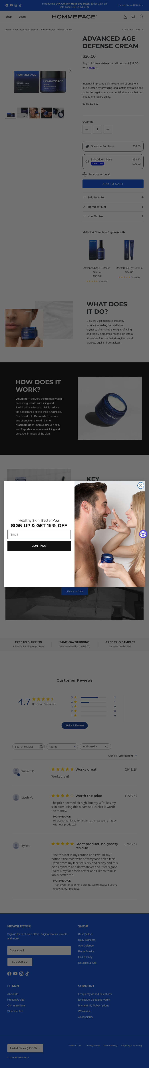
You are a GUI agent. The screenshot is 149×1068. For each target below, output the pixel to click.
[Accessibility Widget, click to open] (143, 534)
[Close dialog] (141, 485)
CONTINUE (39, 546)
